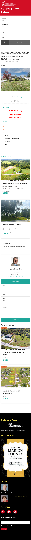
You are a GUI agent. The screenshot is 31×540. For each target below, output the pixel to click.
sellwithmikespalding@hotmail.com (17, 276)
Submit (4, 529)
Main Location (5, 24)
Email (4, 292)
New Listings (6, 525)
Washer (6, 147)
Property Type (5, 35)
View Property (15, 176)
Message (4, 305)
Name (4, 285)
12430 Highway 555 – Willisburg (12, 224)
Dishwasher (7, 129)
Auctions (14, 525)
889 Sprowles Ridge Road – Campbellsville (15, 183)
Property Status (5, 30)
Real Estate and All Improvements (12, 138)
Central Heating (8, 127)
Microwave (7, 135)
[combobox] (15, 26)
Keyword (4, 18)
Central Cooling (8, 124)
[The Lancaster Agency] (8, 5)
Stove (6, 144)
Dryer (6, 132)
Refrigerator (7, 141)
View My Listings (15, 281)
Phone (4, 298)
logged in (12, 246)
